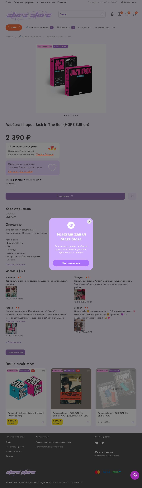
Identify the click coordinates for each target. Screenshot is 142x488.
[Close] (89, 221)
